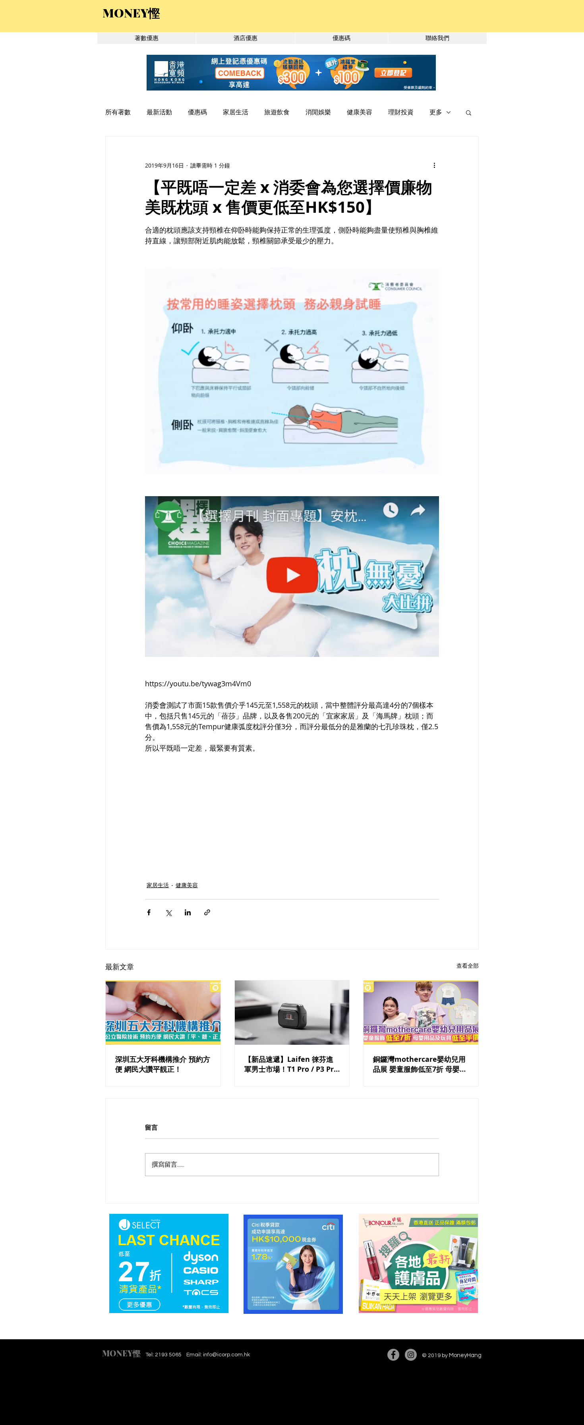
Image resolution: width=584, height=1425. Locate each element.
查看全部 (467, 965)
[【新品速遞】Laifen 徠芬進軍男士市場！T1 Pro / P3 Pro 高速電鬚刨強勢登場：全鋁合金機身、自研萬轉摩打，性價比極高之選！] (292, 1012)
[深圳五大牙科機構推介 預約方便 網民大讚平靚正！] (163, 1012)
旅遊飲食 (277, 112)
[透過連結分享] (207, 912)
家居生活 (235, 112)
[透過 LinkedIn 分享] (187, 912)
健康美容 (359, 112)
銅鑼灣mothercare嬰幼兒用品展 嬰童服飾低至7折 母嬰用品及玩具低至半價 (420, 1064)
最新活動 (159, 112)
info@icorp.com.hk (226, 1355)
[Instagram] (411, 1355)
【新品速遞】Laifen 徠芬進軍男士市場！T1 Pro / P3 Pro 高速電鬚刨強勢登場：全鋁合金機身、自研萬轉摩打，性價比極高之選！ (291, 1064)
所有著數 (118, 112)
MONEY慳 (121, 1353)
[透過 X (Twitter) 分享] (168, 912)
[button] (468, 112)
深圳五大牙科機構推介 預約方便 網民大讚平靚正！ (162, 1064)
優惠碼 (197, 112)
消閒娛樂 (318, 112)
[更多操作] (434, 165)
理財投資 (401, 112)
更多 (435, 112)
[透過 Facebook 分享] (149, 912)
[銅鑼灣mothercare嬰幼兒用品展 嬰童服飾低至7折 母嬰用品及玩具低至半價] (421, 1012)
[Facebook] (393, 1355)
